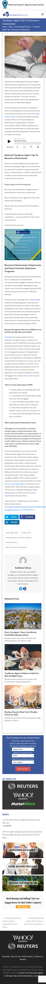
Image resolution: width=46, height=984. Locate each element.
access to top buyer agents (15, 484)
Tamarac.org (32, 376)
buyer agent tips (12, 533)
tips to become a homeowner (16, 547)
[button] (42, 14)
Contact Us (38, 956)
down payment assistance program (18, 537)
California (32, 299)
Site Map (5, 956)
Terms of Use (15, 956)
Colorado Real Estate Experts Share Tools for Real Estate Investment (34, 921)
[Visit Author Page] (23, 560)
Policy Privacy (27, 956)
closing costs (25, 533)
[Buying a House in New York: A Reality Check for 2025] (23, 697)
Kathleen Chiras (23, 567)
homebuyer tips (11, 542)
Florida (9, 337)
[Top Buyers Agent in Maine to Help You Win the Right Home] (23, 657)
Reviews (23, 959)
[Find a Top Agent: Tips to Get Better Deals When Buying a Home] (23, 616)
